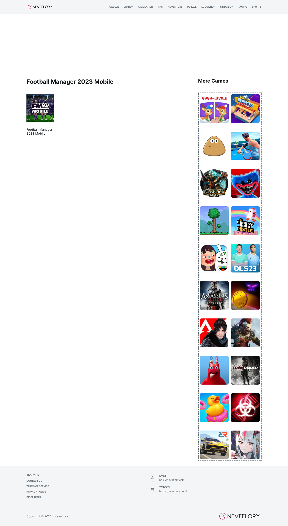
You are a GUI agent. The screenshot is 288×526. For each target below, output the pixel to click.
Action (128, 6)
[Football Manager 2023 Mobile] (40, 108)
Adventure (175, 6)
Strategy (226, 6)
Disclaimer (33, 497)
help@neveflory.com (171, 479)
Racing (242, 6)
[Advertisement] (144, 43)
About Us (32, 475)
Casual (114, 6)
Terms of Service (37, 486)
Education (208, 6)
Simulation (145, 6)
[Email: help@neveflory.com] (152, 478)
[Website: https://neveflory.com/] (152, 489)
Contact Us (34, 480)
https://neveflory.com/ (173, 491)
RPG (160, 6)
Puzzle (192, 6)
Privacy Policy (36, 491)
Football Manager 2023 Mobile (39, 132)
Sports (257, 6)
